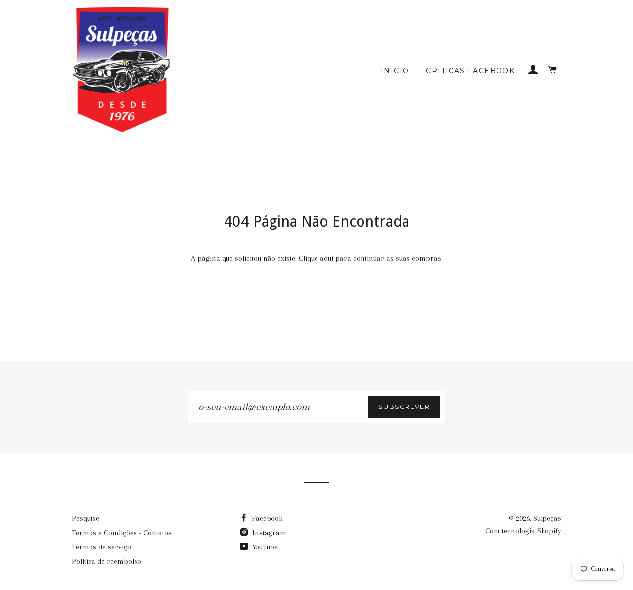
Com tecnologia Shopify (523, 530)
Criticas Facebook (470, 70)
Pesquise (85, 518)
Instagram (268, 532)
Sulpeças (547, 518)
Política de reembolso (106, 561)
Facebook (266, 518)
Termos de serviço (101, 547)
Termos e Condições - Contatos (122, 532)
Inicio (395, 70)
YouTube (264, 547)
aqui (326, 258)
